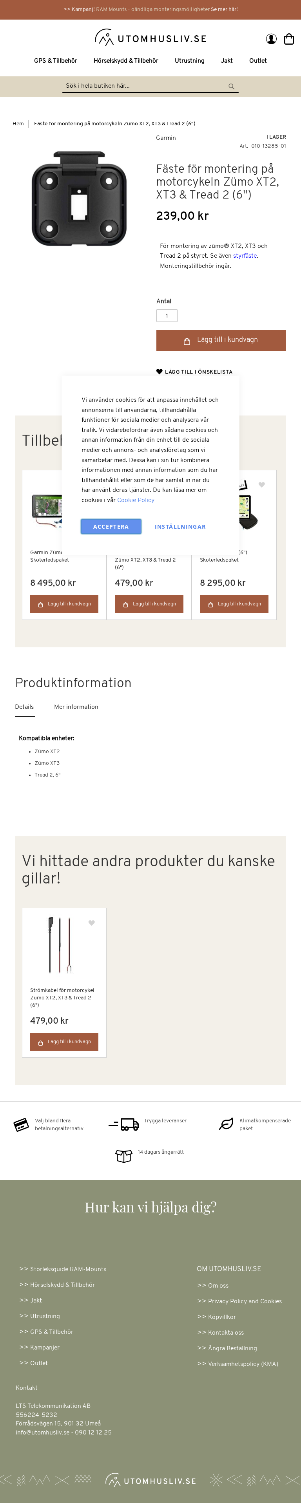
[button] (261, 485)
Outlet (39, 1363)
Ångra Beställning (232, 1349)
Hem (18, 124)
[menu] (150, 61)
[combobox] (150, 86)
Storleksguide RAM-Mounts (68, 1269)
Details (24, 707)
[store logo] (80, 36)
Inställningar (180, 526)
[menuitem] (57, 61)
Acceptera (111, 526)
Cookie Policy (135, 500)
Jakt (36, 1301)
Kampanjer (45, 1348)
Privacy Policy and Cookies (245, 1302)
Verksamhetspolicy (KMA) (243, 1364)
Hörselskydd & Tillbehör (62, 1285)
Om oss (218, 1286)
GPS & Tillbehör (51, 1332)
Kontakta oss (226, 1333)
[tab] (34, 708)
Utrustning (45, 1316)
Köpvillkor (222, 1317)
